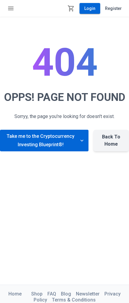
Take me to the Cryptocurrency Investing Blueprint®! (40, 140)
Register (113, 8)
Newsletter (88, 294)
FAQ (51, 294)
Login (89, 8)
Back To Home (111, 140)
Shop (37, 294)
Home (15, 294)
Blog (66, 294)
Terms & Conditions (74, 300)
